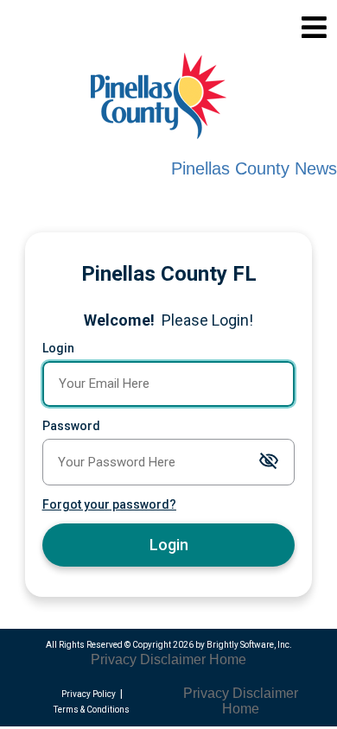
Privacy (114, 659)
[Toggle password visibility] (268, 461)
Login (58, 348)
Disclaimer (173, 659)
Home (227, 659)
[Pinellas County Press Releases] (175, 98)
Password (71, 426)
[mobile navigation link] (314, 27)
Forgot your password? (109, 504)
